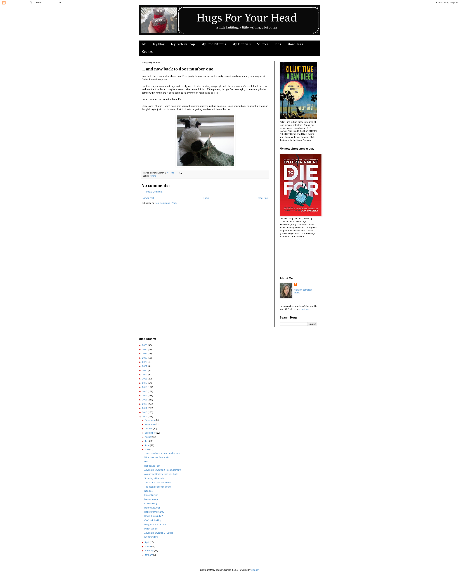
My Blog (159, 44)
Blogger (255, 570)
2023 (145, 358)
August (148, 437)
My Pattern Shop (183, 44)
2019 (145, 374)
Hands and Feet (152, 466)
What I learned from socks (156, 457)
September (150, 433)
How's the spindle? (153, 516)
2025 (145, 349)
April (147, 542)
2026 (145, 345)
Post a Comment (154, 192)
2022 (145, 362)
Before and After (152, 508)
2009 (145, 416)
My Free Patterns (213, 44)
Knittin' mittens (151, 537)
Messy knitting (151, 495)
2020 (145, 370)
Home (206, 198)
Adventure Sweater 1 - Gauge (158, 533)
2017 (145, 383)
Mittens (153, 176)
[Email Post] (180, 173)
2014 (145, 395)
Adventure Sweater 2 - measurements (162, 470)
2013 (145, 399)
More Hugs (295, 44)
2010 (145, 412)
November (150, 424)
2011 (145, 408)
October (149, 428)
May (147, 449)
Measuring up (151, 499)
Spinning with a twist (154, 478)
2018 (145, 378)
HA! (146, 461)
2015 (145, 391)
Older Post (263, 198)
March (148, 546)
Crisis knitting (150, 503)
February (149, 550)
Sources (262, 44)
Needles (148, 491)
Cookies (147, 51)
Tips (278, 44)
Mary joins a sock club (155, 524)
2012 (145, 404)
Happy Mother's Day (154, 512)
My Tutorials (241, 44)
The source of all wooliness (157, 482)
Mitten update (151, 529)
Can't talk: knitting (152, 520)
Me (144, 44)
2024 (145, 353)
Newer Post (148, 198)
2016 (145, 387)
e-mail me (304, 309)
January (149, 555)
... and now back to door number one (162, 453)
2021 (145, 366)
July (147, 441)
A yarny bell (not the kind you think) (161, 474)
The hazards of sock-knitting (158, 487)
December (150, 420)
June (147, 445)
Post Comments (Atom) (166, 203)
